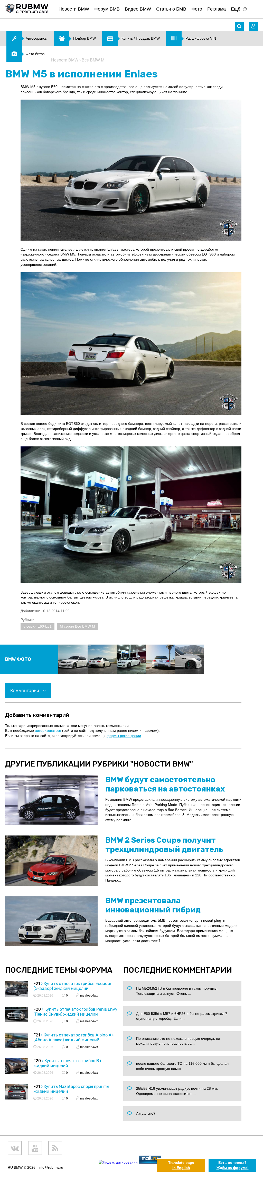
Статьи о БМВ (171, 9)
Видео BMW (138, 9)
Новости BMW (74, 9)
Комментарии (25, 690)
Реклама (216, 9)
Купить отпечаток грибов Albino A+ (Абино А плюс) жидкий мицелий (73, 1037)
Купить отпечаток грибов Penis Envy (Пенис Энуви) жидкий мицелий (75, 1012)
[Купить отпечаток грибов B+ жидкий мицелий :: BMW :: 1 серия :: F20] (16, 1066)
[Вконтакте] (15, 1148)
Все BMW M (93, 60)
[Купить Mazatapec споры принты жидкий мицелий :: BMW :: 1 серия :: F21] (16, 1092)
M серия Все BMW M (77, 626)
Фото (196, 9)
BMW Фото (18, 659)
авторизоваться (48, 730)
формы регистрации (124, 736)
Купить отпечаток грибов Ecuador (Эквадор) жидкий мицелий (72, 986)
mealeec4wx (88, 995)
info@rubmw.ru (51, 1167)
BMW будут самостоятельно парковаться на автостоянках (165, 784)
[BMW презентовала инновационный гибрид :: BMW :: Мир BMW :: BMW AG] (51, 921)
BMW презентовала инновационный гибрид (153, 905)
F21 (36, 983)
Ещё (235, 9)
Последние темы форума (58, 970)
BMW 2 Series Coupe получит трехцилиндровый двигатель (164, 844)
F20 (37, 1009)
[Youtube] (35, 1148)
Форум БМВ (107, 9)
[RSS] (55, 1148)
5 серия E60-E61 (37, 626)
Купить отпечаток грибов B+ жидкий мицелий (67, 1063)
